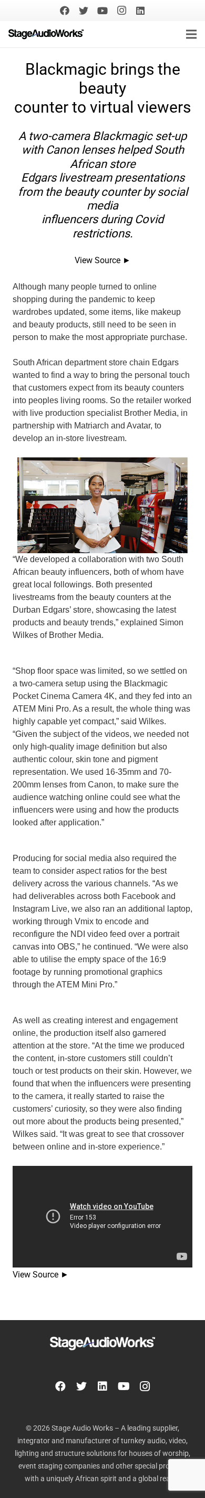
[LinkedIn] (140, 10)
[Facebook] (64, 10)
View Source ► (103, 260)
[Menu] (191, 34)
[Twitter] (83, 10)
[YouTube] (102, 10)
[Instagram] (121, 10)
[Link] (46, 34)
